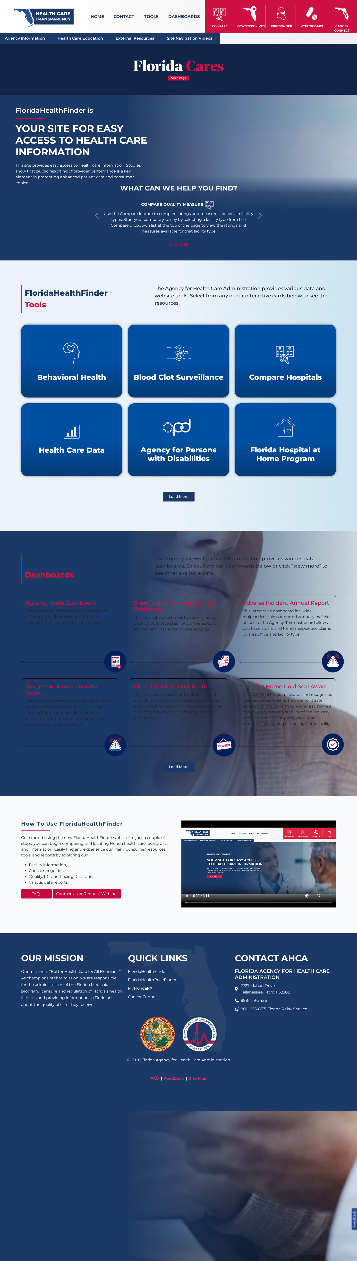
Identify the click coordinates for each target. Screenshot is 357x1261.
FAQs (37, 893)
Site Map (198, 1078)
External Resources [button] (135, 38)
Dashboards (184, 16)
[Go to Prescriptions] (311, 13)
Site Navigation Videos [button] (189, 38)
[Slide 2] (176, 244)
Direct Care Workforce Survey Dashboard (174, 606)
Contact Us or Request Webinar (87, 893)
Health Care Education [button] (80, 38)
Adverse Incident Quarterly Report (61, 689)
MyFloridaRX (140, 988)
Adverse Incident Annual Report (286, 603)
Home (97, 16)
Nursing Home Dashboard (60, 603)
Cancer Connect (143, 996)
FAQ (154, 1078)
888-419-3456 (254, 1000)
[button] (219, 16)
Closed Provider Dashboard (171, 686)
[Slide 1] (171, 244)
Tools (151, 16)
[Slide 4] (186, 244)
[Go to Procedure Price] (281, 13)
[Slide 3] (181, 244)
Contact (124, 16)
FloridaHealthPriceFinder (152, 979)
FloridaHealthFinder (147, 971)
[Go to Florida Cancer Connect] (342, 16)
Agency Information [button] (25, 38)
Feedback (174, 1078)
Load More (178, 496)
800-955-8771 (253, 1009)
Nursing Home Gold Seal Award (285, 686)
